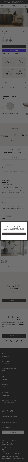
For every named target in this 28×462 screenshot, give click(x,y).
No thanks (14, 235)
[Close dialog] (26, 223)
